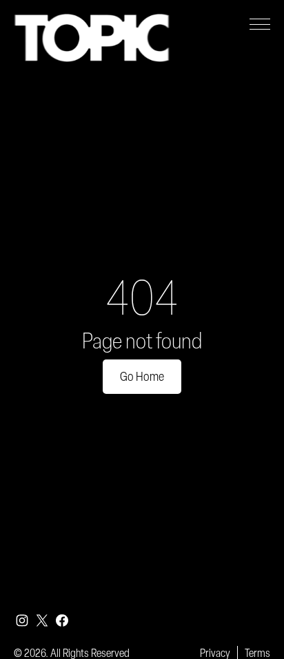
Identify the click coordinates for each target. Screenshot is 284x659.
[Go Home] (92, 38)
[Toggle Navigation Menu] (260, 24)
